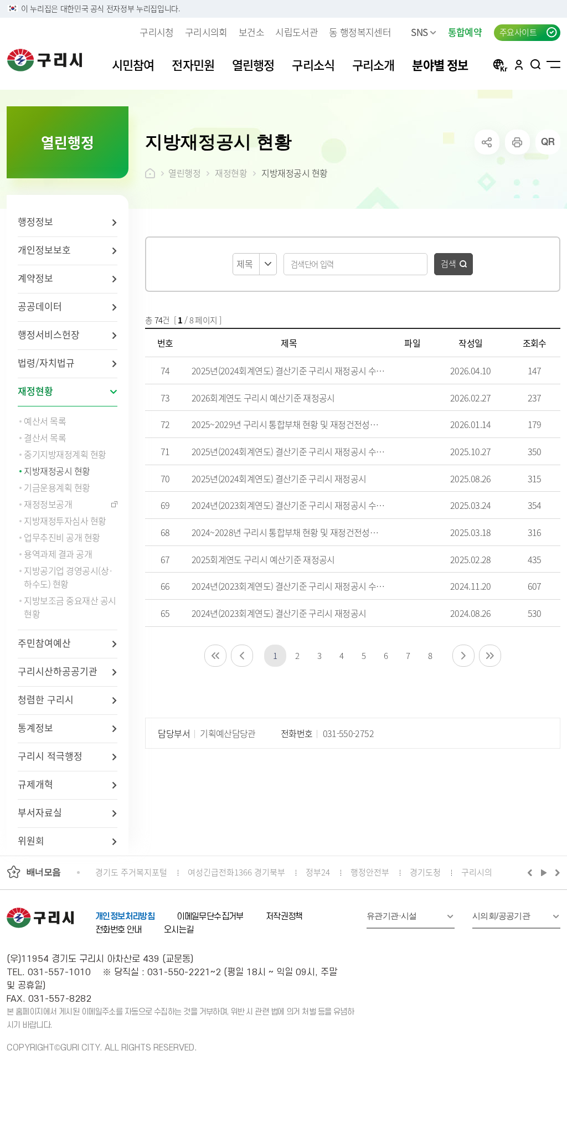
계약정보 (35, 278)
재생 (544, 872)
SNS (419, 32)
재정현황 (35, 391)
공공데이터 (40, 306)
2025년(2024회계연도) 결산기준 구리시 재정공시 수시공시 (296, 370)
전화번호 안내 (118, 930)
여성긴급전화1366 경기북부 (236, 872)
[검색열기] (536, 64)
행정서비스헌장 (49, 334)
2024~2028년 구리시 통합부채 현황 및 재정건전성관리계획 (296, 532)
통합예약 (465, 32)
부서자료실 (40, 812)
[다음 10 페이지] (463, 656)
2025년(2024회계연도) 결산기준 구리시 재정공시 (279, 478)
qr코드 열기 (547, 142)
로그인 (519, 64)
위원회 (31, 840)
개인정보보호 (44, 249)
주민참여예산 (44, 643)
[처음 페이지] (215, 656)
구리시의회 (206, 32)
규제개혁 (35, 784)
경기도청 (425, 872)
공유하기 (487, 142)
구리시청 (156, 32)
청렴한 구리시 (46, 699)
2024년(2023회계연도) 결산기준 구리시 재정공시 (279, 613)
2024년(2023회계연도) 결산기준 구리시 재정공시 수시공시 (296, 505)
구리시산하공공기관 (57, 671)
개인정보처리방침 (124, 916)
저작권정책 (284, 916)
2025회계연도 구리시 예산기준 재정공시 (263, 559)
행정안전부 (369, 872)
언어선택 (500, 64)
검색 (448, 263)
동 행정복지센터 (360, 32)
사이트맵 (553, 64)
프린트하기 (517, 142)
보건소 (251, 32)
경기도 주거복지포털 (131, 872)
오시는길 (179, 930)
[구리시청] (45, 59)
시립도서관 (296, 32)
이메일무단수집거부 (210, 916)
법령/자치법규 (46, 362)
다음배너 (555, 872)
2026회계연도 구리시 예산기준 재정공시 (263, 397)
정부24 (318, 872)
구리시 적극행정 (50, 756)
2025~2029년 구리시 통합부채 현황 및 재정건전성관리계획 (296, 424)
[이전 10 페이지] (242, 656)
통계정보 (35, 727)
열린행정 (184, 172)
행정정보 (35, 221)
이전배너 (532, 872)
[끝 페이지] (490, 656)
